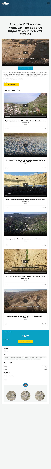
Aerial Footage (6, 357)
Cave (23, 357)
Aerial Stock (13, 357)
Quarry (5, 359)
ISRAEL (7, 351)
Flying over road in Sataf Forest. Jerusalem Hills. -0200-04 (25, 239)
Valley (21, 359)
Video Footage (32, 359)
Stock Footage (16, 359)
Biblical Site (18, 357)
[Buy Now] (44, 128)
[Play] (25, 52)
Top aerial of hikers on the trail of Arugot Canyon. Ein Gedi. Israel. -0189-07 (25, 277)
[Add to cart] (45, 128)
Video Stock (38, 359)
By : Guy (6, 128)
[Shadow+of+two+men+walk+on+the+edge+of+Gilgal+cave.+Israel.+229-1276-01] (11, 376)
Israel (33, 357)
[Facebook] (5, 376)
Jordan (37, 357)
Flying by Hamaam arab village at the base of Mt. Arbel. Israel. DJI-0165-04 (25, 121)
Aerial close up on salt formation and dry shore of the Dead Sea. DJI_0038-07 (25, 161)
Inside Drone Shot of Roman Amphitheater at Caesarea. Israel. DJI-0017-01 (25, 200)
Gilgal (5, 351)
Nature (41, 357)
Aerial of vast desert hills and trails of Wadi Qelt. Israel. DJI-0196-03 (25, 317)
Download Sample (26, 67)
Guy (25, 389)
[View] (42, 128)
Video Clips (26, 359)
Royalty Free (10, 359)
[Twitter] (7, 376)
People (44, 357)
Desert (26, 357)
